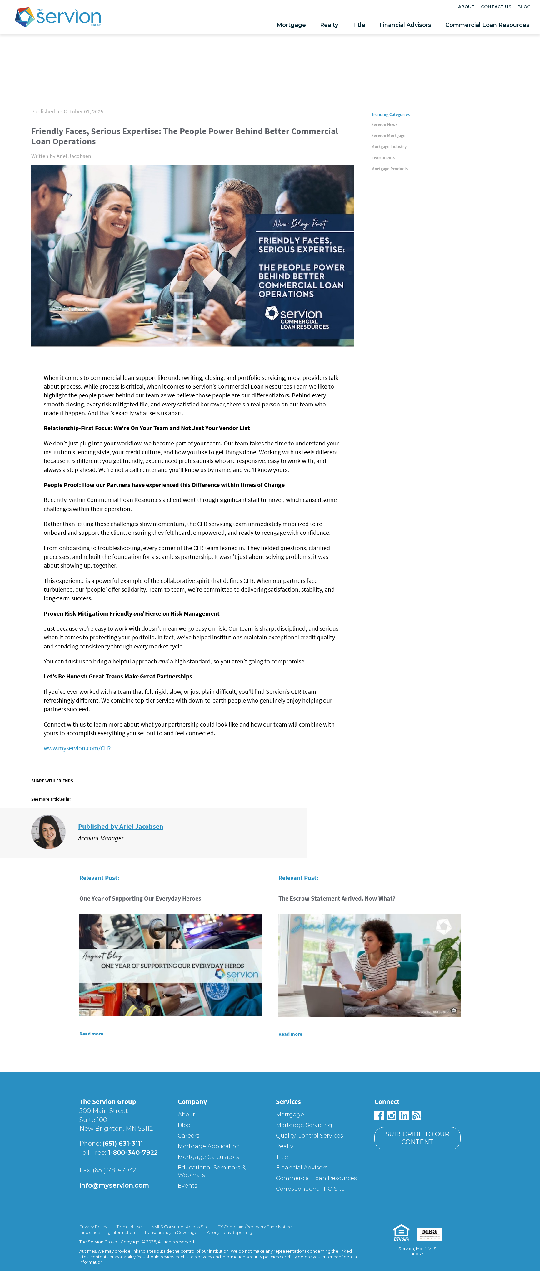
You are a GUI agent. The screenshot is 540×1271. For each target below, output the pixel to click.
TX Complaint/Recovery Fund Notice (255, 1226)
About (466, 7)
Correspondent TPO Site (310, 1188)
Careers (188, 1135)
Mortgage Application (209, 1146)
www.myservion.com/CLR (77, 748)
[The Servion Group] (57, 19)
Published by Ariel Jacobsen (120, 826)
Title (358, 25)
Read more (91, 1033)
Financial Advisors (405, 25)
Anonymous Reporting (229, 1232)
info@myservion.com (114, 1185)
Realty (329, 25)
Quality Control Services (309, 1135)
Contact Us (496, 7)
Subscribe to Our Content (417, 1138)
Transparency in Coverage (171, 1232)
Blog (524, 7)
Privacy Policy (93, 1226)
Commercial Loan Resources (487, 25)
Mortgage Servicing (304, 1125)
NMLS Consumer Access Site (180, 1226)
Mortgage (291, 25)
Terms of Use (129, 1226)
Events (187, 1185)
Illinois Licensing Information (107, 1232)
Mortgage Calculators (208, 1157)
